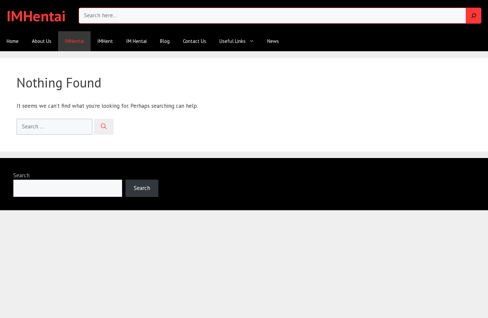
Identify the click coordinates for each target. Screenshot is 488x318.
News (273, 41)
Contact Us (194, 41)
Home (13, 41)
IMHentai (36, 15)
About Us (41, 41)
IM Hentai (136, 41)
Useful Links (232, 41)
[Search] (473, 16)
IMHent (105, 41)
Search (21, 175)
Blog (165, 41)
